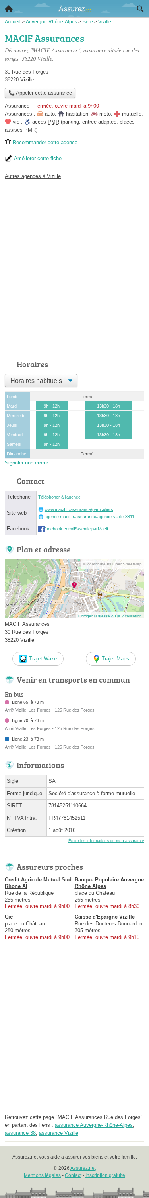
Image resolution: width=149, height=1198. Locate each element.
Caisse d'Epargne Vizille (105, 917)
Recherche (140, 8)
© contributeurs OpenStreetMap (112, 564)
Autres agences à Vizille (33, 176)
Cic (9, 917)
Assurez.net (83, 1168)
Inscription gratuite (105, 1175)
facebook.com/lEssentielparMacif (76, 528)
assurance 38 (20, 1133)
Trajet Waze (43, 659)
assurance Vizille (58, 1133)
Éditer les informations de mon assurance (106, 840)
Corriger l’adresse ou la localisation (110, 616)
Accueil (8, 8)
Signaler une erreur (26, 463)
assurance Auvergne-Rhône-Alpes (94, 1125)
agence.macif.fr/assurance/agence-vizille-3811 (89, 516)
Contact (73, 1175)
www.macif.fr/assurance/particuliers (79, 509)
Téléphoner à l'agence (59, 497)
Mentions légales (42, 1175)
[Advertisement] (74, 267)
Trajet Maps (115, 659)
